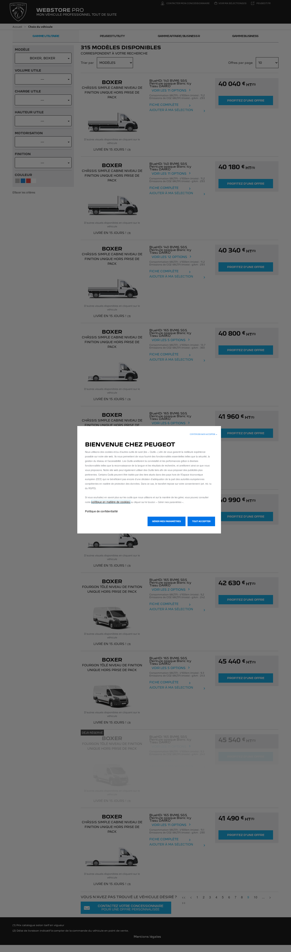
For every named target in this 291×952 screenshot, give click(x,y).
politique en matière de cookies (110, 502)
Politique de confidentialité (101, 511)
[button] (203, 434)
